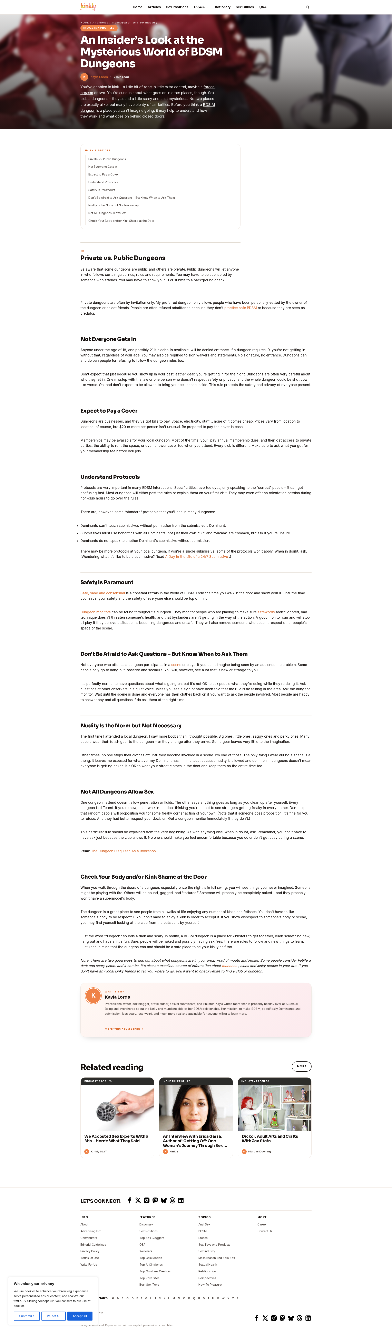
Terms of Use (89, 1258)
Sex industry (148, 22)
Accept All (80, 1316)
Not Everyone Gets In (102, 166)
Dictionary (222, 7)
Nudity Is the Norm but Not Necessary (113, 205)
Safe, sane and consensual (102, 593)
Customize (26, 1316)
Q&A (263, 7)
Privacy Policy (89, 1251)
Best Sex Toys (149, 1284)
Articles (154, 7)
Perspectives (207, 1278)
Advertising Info (90, 1231)
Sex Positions (177, 7)
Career (262, 1224)
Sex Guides (245, 7)
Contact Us (264, 1231)
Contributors (88, 1238)
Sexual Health (207, 1264)
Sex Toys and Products (214, 1244)
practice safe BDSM (240, 308)
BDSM (202, 1231)
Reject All (53, 1316)
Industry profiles (124, 22)
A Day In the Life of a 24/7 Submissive (196, 557)
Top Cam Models (151, 1258)
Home (137, 7)
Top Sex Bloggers (151, 1238)
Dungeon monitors (95, 612)
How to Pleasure (210, 1284)
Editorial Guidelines (93, 1244)
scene (176, 665)
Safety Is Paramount (101, 190)
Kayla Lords (99, 77)
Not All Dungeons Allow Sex (107, 213)
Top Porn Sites (149, 1278)
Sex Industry (206, 1251)
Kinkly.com (88, 1318)
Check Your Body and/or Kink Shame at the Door (121, 220)
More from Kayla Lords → (124, 1029)
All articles (100, 22)
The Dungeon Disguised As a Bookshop (123, 851)
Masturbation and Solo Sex (216, 1258)
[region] (53, 1301)
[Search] (307, 7)
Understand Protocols (103, 182)
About (84, 1224)
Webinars (145, 1251)
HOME (84, 22)
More (301, 1066)
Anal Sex (204, 1224)
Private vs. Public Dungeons (107, 159)
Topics (199, 7)
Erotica (203, 1238)
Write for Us (88, 1264)
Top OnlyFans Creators (155, 1271)
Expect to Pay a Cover (103, 174)
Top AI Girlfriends (151, 1264)
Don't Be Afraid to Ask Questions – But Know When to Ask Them (131, 197)
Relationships (207, 1271)
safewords (266, 612)
